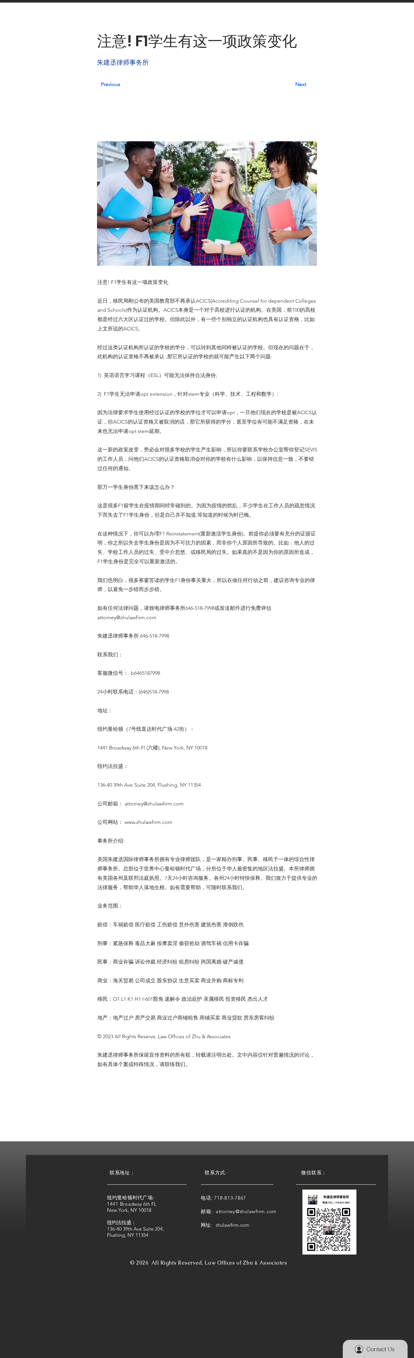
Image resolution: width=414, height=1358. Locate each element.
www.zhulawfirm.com (148, 822)
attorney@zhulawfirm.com (127, 617)
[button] (118, 18)
